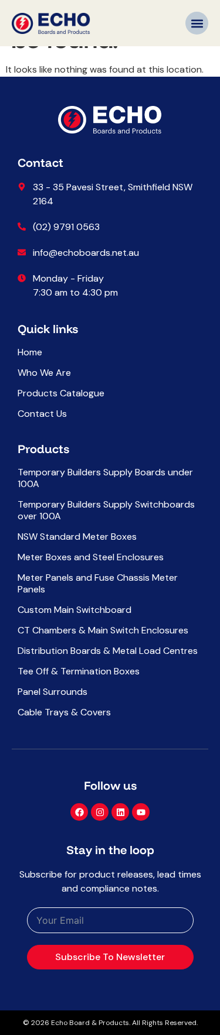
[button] (197, 23)
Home (30, 352)
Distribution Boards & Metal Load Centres (108, 651)
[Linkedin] (120, 812)
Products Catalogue (61, 393)
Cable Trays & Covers (64, 712)
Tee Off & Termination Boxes (79, 671)
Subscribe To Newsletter (110, 957)
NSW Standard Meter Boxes (77, 537)
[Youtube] (141, 812)
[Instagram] (100, 812)
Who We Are (44, 373)
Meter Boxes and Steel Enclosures (91, 557)
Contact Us (42, 414)
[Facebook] (79, 812)
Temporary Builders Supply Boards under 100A (105, 478)
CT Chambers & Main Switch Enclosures (103, 630)
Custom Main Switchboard (74, 610)
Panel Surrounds (52, 692)
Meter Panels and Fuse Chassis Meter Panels (98, 583)
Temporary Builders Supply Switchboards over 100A (106, 510)
